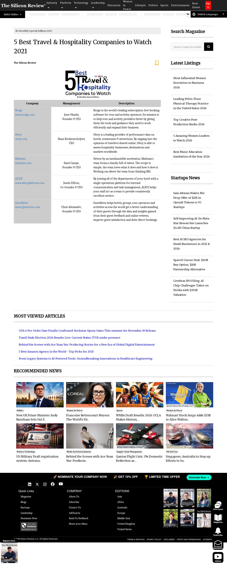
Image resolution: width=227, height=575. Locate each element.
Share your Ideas (78, 523)
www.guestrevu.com (27, 207)
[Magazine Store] (9, 553)
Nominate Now (29, 518)
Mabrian (20, 158)
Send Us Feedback (78, 518)
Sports (164, 5)
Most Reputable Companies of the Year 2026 (187, 517)
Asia (119, 496)
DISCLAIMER (169, 539)
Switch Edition (11, 14)
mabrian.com (23, 163)
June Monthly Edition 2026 (204, 512)
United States (124, 529)
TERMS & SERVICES (136, 539)
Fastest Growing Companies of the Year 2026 (204, 497)
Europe (121, 513)
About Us (74, 496)
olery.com (21, 139)
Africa (120, 502)
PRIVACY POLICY (154, 539)
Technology (81, 2)
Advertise (74, 502)
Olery (18, 134)
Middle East (123, 518)
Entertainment (180, 5)
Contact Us (75, 507)
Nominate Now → (192, 477)
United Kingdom (126, 523)
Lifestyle (140, 5)
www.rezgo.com (25, 114)
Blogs (23, 502)
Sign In (208, 5)
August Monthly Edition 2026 (170, 494)
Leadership (98, 2)
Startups (25, 507)
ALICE (19, 178)
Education (114, 5)
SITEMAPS (207, 539)
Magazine (26, 496)
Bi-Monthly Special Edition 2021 (33, 30)
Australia (122, 507)
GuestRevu (21, 203)
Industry (52, 2)
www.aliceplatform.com (30, 183)
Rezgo (18, 110)
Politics (153, 5)
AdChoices (74, 513)
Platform (65, 2)
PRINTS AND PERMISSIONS (189, 539)
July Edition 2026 (171, 512)
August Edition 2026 (187, 492)
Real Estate (196, 5)
